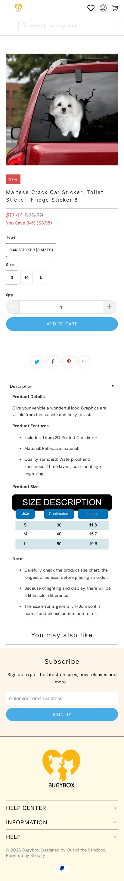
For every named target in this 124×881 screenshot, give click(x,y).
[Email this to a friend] (84, 361)
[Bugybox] (19, 8)
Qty (9, 294)
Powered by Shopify (25, 855)
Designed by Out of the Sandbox (73, 850)
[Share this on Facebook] (53, 361)
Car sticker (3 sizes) (31, 249)
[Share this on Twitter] (37, 361)
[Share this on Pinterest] (69, 361)
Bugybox (30, 850)
